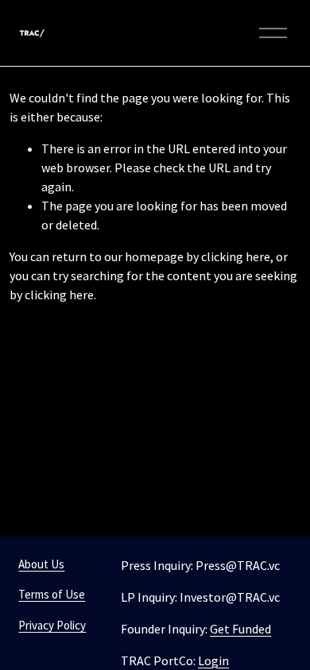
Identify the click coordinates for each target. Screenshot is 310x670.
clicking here (235, 256)
